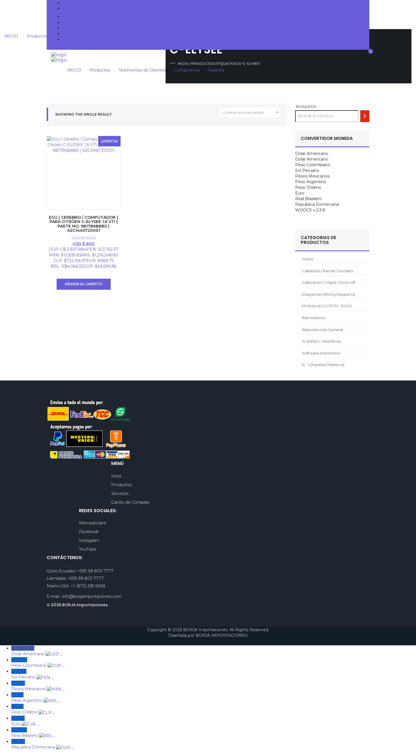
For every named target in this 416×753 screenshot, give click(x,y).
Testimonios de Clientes (85, 28)
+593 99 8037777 (84, 2)
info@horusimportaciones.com (97, 8)
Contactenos (75, 33)
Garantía (70, 39)
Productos (72, 22)
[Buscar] (364, 116)
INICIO (69, 16)
